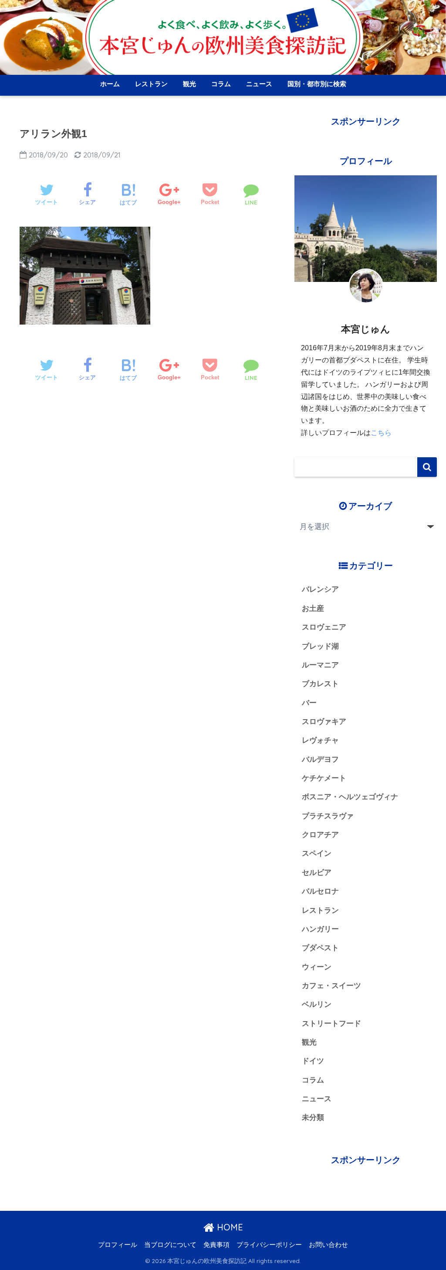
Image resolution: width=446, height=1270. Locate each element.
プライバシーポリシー (269, 1244)
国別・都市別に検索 (316, 83)
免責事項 (216, 1244)
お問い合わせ (328, 1244)
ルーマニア (320, 665)
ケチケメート (324, 778)
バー (309, 703)
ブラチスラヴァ (328, 816)
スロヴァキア (324, 721)
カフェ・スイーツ (331, 986)
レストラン (151, 83)
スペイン (316, 853)
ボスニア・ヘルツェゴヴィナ (350, 797)
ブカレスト (320, 684)
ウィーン (316, 967)
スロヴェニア (324, 627)
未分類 (313, 1117)
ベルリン (316, 1004)
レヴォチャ (320, 740)
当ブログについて (170, 1244)
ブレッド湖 (320, 646)
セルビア (316, 872)
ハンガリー (320, 929)
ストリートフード (331, 1023)
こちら (381, 432)
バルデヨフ (320, 759)
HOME (228, 1227)
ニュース (259, 83)
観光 (189, 83)
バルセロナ (320, 891)
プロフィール (117, 1244)
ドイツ (313, 1061)
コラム (221, 83)
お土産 (313, 608)
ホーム (110, 83)
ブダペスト (320, 948)
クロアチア (320, 835)
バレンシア (320, 589)
